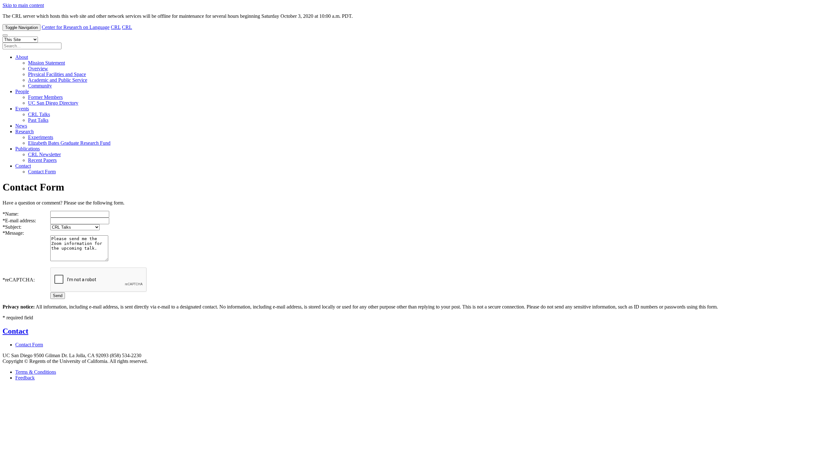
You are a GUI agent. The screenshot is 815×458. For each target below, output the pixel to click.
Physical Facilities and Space (57, 74)
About (21, 57)
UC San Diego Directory (53, 103)
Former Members (45, 97)
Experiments (40, 137)
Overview (38, 68)
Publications (27, 148)
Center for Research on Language (76, 27)
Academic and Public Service (57, 80)
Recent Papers (42, 160)
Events (22, 108)
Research (24, 131)
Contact (23, 166)
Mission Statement (46, 63)
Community (40, 85)
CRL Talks (39, 114)
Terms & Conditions (35, 372)
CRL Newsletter (44, 154)
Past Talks (38, 120)
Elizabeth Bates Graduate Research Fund (69, 143)
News (21, 125)
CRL (116, 27)
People (22, 91)
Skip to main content (23, 5)
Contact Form (42, 171)
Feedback (25, 377)
